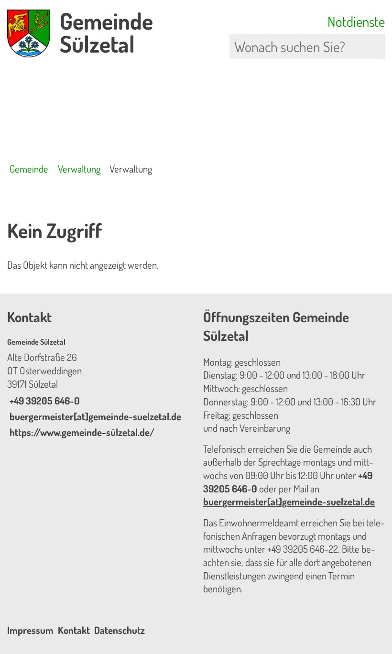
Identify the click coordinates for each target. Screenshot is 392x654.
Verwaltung (79, 169)
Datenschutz (119, 630)
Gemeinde (29, 169)
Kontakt (74, 630)
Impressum (30, 630)
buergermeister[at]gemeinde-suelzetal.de (94, 416)
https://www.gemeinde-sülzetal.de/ (80, 432)
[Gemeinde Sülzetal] (98, 388)
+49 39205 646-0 (43, 400)
